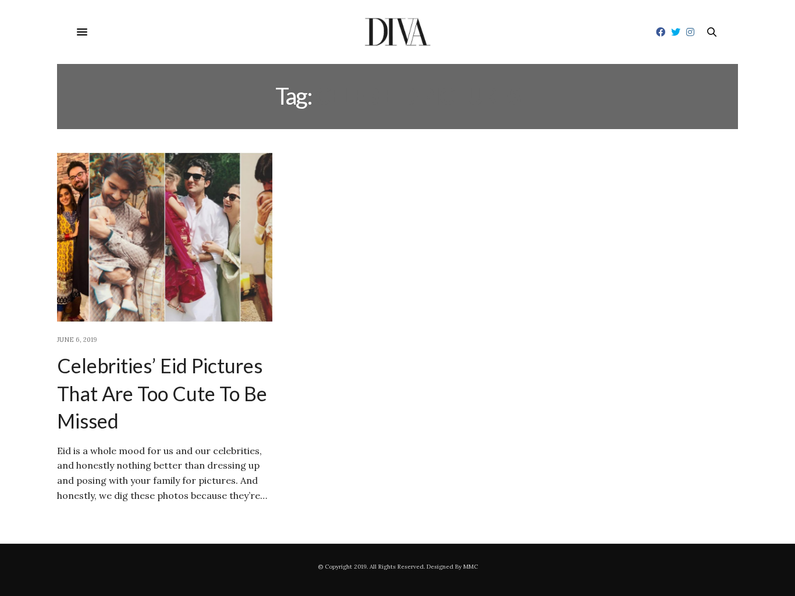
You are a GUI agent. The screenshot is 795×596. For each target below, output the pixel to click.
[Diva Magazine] (398, 32)
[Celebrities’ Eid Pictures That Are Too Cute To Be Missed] (164, 237)
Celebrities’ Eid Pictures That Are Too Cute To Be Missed (162, 393)
